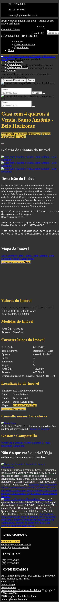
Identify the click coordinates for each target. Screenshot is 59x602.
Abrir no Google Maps (25, 405)
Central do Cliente (10, 541)
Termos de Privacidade (13, 80)
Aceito (31, 80)
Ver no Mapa (8, 584)
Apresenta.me (8, 587)
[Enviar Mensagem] (33, 106)
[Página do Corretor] (8, 423)
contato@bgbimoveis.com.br (23, 15)
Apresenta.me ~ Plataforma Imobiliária (21, 590)
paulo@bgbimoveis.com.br (15, 429)
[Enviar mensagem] (43, 93)
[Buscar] (48, 30)
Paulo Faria (7, 426)
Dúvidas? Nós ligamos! (14, 409)
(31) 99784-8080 (16, 4)
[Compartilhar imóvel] (2, 143)
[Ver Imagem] (29, 158)
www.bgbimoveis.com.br (14, 599)
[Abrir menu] (2, 56)
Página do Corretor (40, 429)
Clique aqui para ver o (16, 262)
